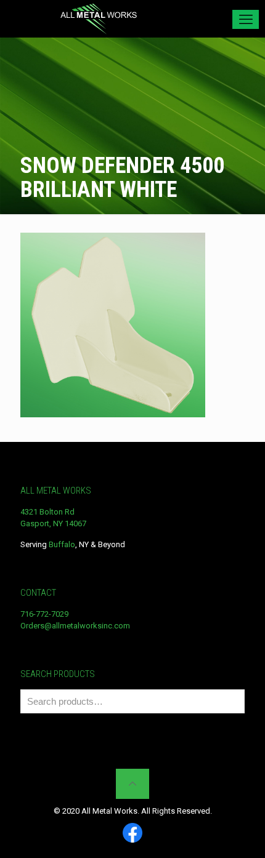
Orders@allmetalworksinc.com (75, 625)
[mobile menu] (245, 19)
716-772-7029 (44, 614)
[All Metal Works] (98, 18)
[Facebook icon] (132, 833)
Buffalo (62, 544)
